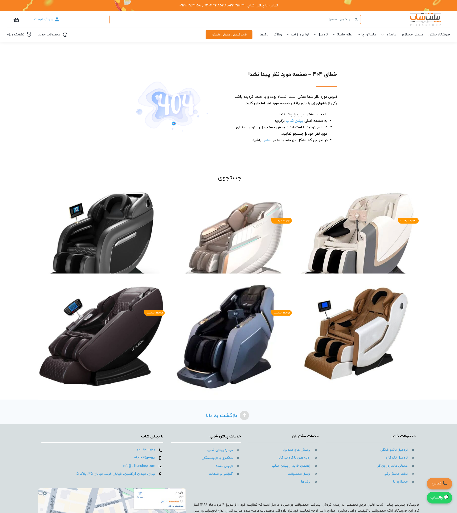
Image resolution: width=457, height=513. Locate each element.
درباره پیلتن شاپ (220, 450)
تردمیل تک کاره (397, 457)
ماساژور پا (400, 481)
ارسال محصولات (299, 474)
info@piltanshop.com (139, 466)
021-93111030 (146, 450)
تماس (267, 140)
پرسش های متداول (297, 450)
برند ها (306, 481)
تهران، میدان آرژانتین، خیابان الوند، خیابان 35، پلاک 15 (115, 474)
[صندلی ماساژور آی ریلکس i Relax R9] (101, 244)
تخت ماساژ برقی (396, 474)
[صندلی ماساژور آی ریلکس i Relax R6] (355, 336)
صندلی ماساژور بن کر (392, 466)
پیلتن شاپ (294, 120)
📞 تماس (439, 483)
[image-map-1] (112, 490)
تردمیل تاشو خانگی (394, 450)
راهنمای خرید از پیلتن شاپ (291, 466)
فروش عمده (224, 466)
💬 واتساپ (439, 497)
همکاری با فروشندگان (217, 458)
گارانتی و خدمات (221, 474)
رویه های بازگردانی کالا (294, 457)
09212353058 (144, 458)
